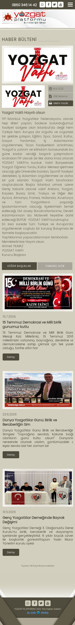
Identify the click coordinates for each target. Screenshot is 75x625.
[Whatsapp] (28, 603)
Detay (11, 357)
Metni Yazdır (60, 103)
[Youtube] (47, 603)
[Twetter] (41, 603)
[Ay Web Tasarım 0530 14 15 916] (37, 613)
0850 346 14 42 (24, 4)
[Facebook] (34, 603)
